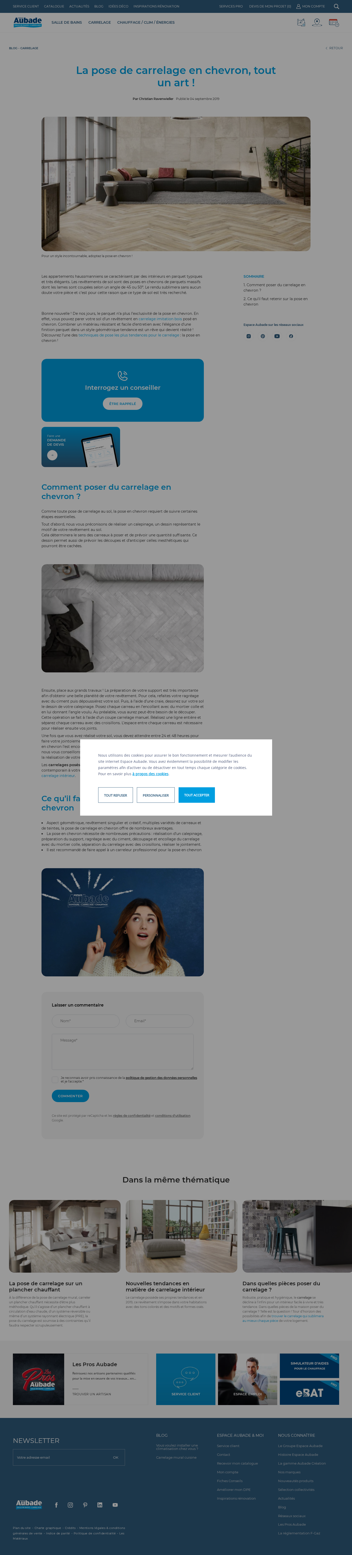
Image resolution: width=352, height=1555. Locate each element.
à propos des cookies (150, 773)
